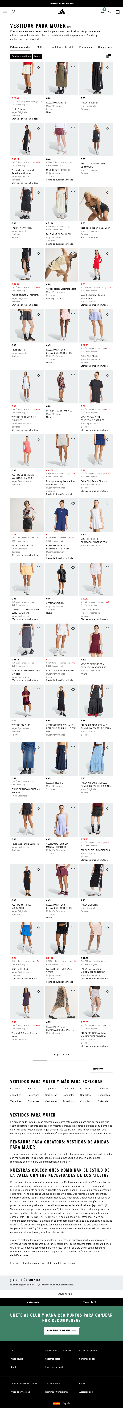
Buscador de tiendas (55, 1367)
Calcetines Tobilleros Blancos (33, 1095)
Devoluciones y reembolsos (58, 1350)
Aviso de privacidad (20, 1392)
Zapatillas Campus (68, 1102)
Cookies (83, 1383)
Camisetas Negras (51, 1102)
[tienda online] (61, 13)
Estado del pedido (88, 1350)
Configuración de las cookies (25, 1383)
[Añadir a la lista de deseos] (38, 68)
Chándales (104, 1095)
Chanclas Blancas (85, 1095)
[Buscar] (110, 12)
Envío (13, 1350)
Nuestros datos (52, 1359)
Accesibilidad (86, 1392)
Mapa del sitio (18, 1359)
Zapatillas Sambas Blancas (15, 1095)
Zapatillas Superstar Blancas (15, 1102)
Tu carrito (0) (89, 1302)
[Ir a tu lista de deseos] (13, 12)
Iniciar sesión (33, 1302)
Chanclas (85, 1101)
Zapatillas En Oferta (52, 1089)
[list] (61, 47)
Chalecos (85, 1088)
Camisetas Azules (51, 1095)
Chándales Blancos (104, 1089)
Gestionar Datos (53, 1383)
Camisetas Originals (68, 1089)
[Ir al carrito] (118, 12)
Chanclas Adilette (15, 1089)
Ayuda (14, 1367)
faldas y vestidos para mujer (70, 35)
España (66, 1403)
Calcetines (33, 1101)
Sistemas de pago (88, 1359)
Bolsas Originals (33, 1089)
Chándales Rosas (104, 1102)
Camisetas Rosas (68, 1095)
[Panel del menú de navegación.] (5, 12)
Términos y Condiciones (56, 1392)
